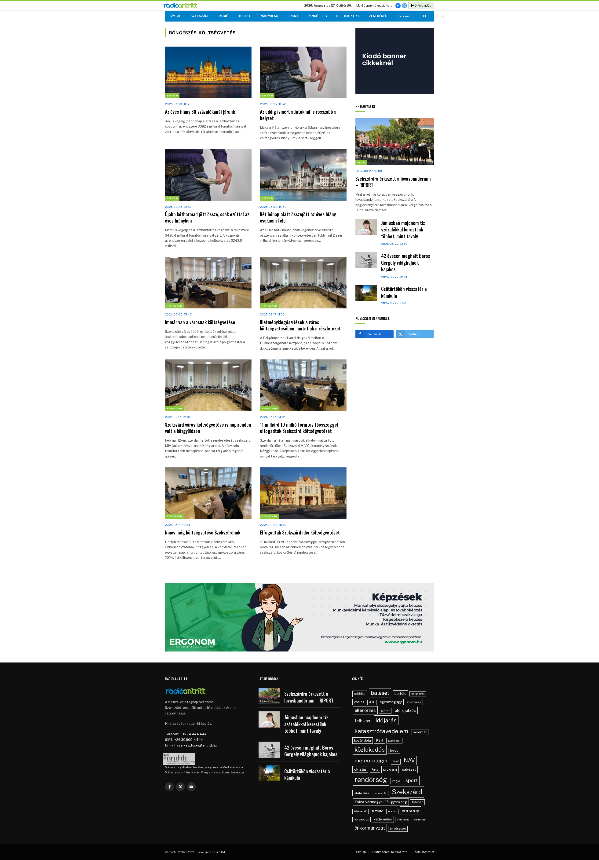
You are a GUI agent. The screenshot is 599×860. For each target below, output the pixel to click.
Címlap (175, 16)
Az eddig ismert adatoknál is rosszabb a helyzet (298, 115)
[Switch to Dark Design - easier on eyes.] (436, 16)
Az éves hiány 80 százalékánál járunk (200, 112)
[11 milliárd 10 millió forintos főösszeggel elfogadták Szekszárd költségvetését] (303, 385)
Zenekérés (378, 16)
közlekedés (369, 749)
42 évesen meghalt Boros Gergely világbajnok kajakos (405, 263)
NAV (409, 760)
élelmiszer (420, 819)
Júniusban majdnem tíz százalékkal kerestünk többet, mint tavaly (403, 230)
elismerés (414, 702)
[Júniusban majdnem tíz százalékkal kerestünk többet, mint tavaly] (366, 227)
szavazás (381, 793)
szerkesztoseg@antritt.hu (197, 745)
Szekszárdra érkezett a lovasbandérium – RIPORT (393, 182)
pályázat (409, 769)
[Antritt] (182, 5)
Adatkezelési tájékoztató (389, 852)
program (390, 769)
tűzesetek (360, 811)
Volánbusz (361, 819)
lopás (394, 750)
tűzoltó (377, 811)
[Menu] (443, 16)
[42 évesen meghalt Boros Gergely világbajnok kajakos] (366, 260)
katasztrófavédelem (381, 731)
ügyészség (398, 828)
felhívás (362, 720)
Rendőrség (317, 16)
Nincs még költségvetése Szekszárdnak (202, 532)
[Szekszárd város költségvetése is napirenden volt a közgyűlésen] (208, 385)
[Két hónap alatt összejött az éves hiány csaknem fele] (303, 175)
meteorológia (370, 760)
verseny (410, 810)
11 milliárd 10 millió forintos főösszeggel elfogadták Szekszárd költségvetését (299, 427)
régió (396, 781)
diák (372, 702)
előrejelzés (405, 710)
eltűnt (385, 711)
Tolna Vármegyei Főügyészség (380, 802)
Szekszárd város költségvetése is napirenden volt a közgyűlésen (208, 427)
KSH (379, 740)
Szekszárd (200, 16)
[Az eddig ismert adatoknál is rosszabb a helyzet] (303, 72)
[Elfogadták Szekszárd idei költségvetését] (303, 493)
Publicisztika (348, 16)
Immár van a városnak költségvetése (200, 322)
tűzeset (417, 802)
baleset (380, 693)
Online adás (422, 5)
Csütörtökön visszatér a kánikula (404, 292)
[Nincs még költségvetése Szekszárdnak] (208, 493)
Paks (375, 769)
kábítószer (394, 740)
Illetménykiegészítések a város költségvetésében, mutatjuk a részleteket (300, 325)
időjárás (386, 720)
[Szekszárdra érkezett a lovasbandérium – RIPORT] (394, 141)
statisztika (361, 793)
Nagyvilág (269, 16)
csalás (359, 702)
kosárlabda (362, 740)
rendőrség (371, 780)
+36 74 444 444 (193, 734)
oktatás (360, 769)
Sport (293, 16)
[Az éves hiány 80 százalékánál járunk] (208, 72)
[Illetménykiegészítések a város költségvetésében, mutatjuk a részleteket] (303, 282)
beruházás (417, 693)
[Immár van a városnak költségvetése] (208, 282)
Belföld (244, 16)
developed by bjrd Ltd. (211, 852)
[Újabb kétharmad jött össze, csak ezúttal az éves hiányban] (208, 175)
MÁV (396, 761)
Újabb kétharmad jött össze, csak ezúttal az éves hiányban (207, 217)
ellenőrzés (365, 710)
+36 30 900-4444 (188, 740)
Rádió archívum (423, 852)
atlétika (359, 693)
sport (411, 780)
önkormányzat (369, 828)
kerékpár (420, 732)
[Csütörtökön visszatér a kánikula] (366, 293)
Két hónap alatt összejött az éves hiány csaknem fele (298, 217)
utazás (392, 811)
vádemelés (383, 819)
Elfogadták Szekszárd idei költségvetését (300, 532)
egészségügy (391, 702)
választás (403, 819)
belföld (400, 693)
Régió (223, 16)
